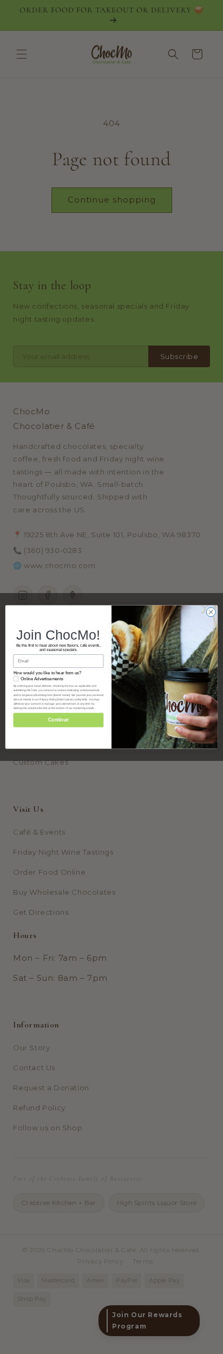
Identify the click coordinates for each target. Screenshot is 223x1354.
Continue (58, 720)
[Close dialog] (210, 611)
